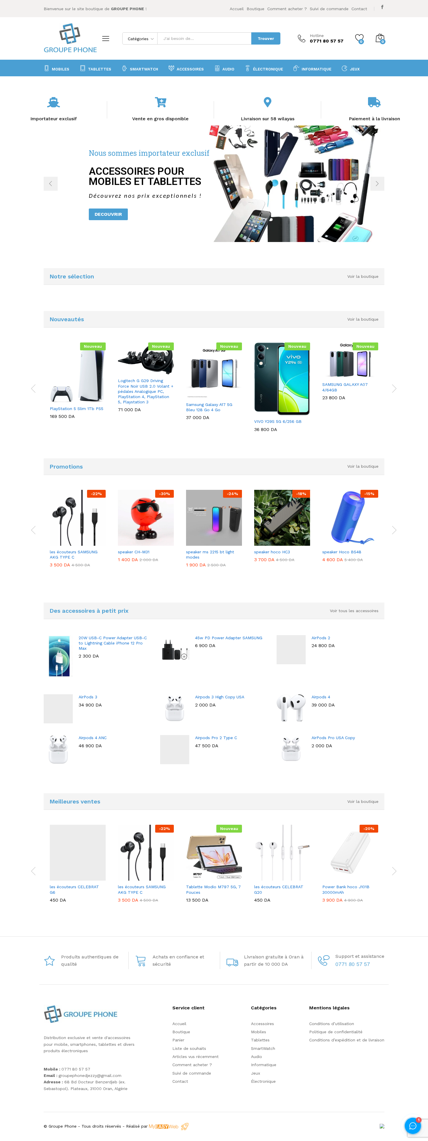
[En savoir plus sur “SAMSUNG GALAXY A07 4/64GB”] (336, 375)
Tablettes (99, 69)
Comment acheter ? (287, 8)
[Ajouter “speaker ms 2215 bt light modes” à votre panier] (200, 542)
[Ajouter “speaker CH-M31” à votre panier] (132, 542)
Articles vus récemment (195, 1056)
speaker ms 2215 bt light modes (210, 554)
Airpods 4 (321, 697)
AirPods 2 (321, 637)
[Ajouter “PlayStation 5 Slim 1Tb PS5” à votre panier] (63, 399)
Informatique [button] (316, 69)
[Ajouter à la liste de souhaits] (90, 399)
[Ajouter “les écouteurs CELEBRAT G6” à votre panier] (63, 877)
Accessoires (262, 1023)
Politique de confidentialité (335, 1031)
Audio (256, 1056)
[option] (214, 184)
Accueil (237, 8)
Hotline (317, 35)
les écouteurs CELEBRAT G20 (278, 889)
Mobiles (60, 69)
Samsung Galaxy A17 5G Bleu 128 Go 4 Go (209, 407)
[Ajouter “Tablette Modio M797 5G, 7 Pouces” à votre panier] (200, 877)
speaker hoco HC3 (272, 552)
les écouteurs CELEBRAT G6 (74, 889)
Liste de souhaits (189, 1048)
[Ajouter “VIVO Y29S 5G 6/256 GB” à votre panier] (268, 412)
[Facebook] (382, 7)
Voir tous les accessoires (354, 610)
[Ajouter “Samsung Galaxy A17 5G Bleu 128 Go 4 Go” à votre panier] (200, 395)
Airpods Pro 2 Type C (216, 737)
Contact (359, 8)
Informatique (263, 1064)
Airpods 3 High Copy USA (219, 697)
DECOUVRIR (108, 214)
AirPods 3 (88, 697)
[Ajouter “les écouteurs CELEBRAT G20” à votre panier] (268, 877)
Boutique (255, 8)
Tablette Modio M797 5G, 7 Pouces (213, 889)
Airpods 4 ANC (93, 737)
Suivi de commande (329, 8)
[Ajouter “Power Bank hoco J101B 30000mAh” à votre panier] (336, 877)
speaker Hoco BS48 (341, 552)
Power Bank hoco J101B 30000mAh (345, 889)
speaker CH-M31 (133, 552)
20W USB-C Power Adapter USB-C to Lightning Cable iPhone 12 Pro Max (113, 643)
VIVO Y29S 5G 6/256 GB (278, 421)
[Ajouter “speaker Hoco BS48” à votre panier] (336, 542)
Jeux (355, 69)
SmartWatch (144, 69)
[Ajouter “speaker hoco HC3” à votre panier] (268, 542)
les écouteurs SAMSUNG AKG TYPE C (74, 554)
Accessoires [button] (190, 69)
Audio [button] (228, 69)
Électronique (268, 69)
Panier (178, 1040)
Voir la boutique (363, 276)
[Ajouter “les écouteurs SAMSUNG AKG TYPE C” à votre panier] (63, 542)
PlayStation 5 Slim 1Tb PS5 (76, 408)
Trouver (266, 38)
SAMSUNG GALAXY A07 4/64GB (345, 387)
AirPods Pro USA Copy (333, 737)
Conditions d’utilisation (331, 1023)
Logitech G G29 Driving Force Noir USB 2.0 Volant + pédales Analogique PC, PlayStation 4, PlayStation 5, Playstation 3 (146, 391)
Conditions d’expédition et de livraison (346, 1040)
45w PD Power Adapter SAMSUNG (228, 637)
